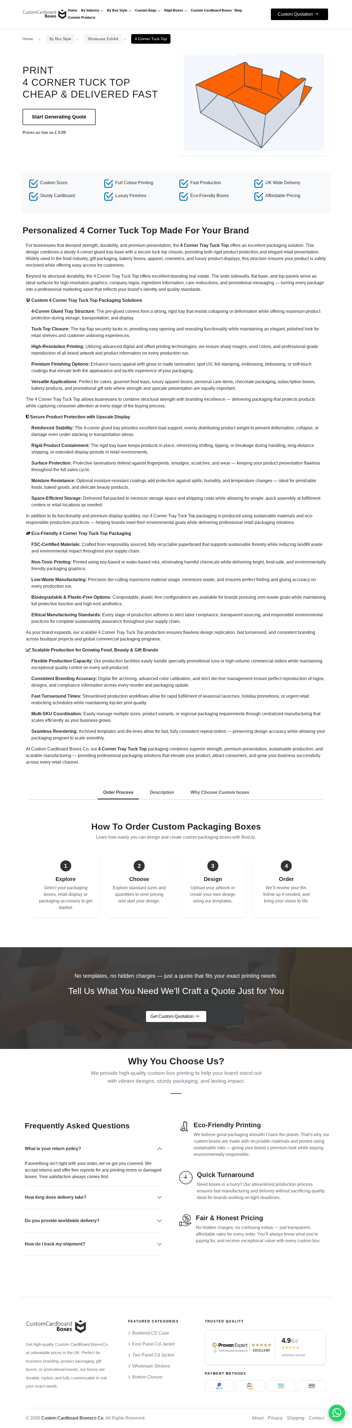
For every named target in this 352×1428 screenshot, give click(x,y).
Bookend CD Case (150, 1333)
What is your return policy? (53, 1148)
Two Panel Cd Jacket (153, 1355)
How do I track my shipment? (55, 1244)
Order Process (118, 792)
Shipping (295, 1418)
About (257, 1418)
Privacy (275, 1418)
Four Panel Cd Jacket (153, 1344)
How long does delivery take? (55, 1197)
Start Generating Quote (59, 117)
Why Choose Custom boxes (220, 792)
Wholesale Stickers (151, 1366)
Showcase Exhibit (103, 39)
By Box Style (60, 39)
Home (28, 39)
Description (162, 792)
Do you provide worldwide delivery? (62, 1220)
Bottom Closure (147, 1377)
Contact (316, 1418)
